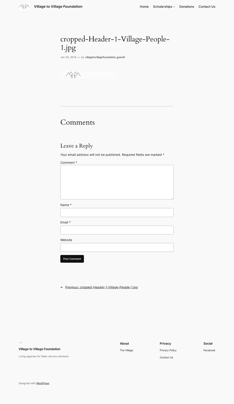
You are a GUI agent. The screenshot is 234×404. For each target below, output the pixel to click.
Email (65, 222)
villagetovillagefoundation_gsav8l (105, 57)
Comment (68, 162)
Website (66, 240)
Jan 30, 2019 (68, 57)
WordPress (42, 383)
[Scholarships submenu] (174, 7)
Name (66, 205)
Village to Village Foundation (58, 6)
